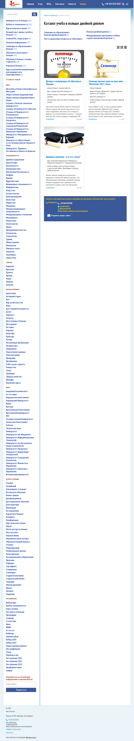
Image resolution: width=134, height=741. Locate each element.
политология (12, 223)
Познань (9, 284)
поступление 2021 (14, 658)
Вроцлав (10, 269)
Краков (9, 275)
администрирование (15, 159)
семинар (10, 618)
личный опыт (12, 345)
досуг (8, 311)
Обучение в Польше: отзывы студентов (18, 60)
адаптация (11, 293)
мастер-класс (12, 532)
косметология (12, 193)
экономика (11, 254)
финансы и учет (13, 248)
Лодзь (8, 278)
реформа (10, 563)
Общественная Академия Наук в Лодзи (20, 99)
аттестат (10, 630)
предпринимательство (16, 230)
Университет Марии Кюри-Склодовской (17, 453)
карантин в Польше (14, 514)
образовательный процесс (18, 541)
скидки (9, 670)
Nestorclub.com (32, 737)
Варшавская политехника (17, 397)
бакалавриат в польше (16, 489)
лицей (9, 526)
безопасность (12, 165)
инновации (11, 507)
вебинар (10, 633)
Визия (8, 403)
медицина (10, 206)
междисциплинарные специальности (15, 210)
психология (11, 233)
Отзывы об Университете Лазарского (17, 119)
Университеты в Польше (18, 20)
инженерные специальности (18, 184)
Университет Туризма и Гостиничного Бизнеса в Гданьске (20, 150)
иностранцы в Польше (16, 321)
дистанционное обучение (17, 501)
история (10, 327)
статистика (11, 621)
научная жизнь (12, 535)
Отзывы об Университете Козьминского (17, 113)
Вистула (9, 406)
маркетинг (11, 202)
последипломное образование (20, 557)
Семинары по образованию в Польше (19, 47)
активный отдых (13, 296)
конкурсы (10, 517)
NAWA (8, 627)
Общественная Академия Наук (19, 94)
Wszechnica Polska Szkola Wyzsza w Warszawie (21, 90)
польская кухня (13, 355)
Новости (72, 3)
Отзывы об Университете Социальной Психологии (17, 124)
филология (11, 245)
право (9, 227)
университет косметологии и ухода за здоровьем (19, 444)
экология (10, 251)
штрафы (10, 379)
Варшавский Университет (17, 400)
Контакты (59, 3)
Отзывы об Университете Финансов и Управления (17, 130)
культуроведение (14, 196)
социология (11, 236)
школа (9, 588)
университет (11, 431)
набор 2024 (11, 642)
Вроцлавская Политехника (18, 409)
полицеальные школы (16, 551)
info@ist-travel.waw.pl (13, 729)
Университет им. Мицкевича (18, 434)
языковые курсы (13, 382)
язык (8, 624)
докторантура (12, 504)
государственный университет (19, 419)
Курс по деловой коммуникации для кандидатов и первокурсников (20, 72)
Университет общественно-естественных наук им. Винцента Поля (20, 143)
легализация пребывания (17, 342)
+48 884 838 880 (112, 3)
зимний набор (12, 636)
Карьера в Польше (16, 65)
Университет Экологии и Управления (16, 470)
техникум (10, 581)
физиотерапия (12, 242)
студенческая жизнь (15, 575)
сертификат (11, 566)
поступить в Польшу (15, 612)
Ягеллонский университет (17, 474)
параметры (53, 15)
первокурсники (12, 548)
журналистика (12, 181)
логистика (10, 199)
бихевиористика (13, 168)
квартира (10, 333)
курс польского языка (15, 523)
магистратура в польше (16, 529)
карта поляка (12, 608)
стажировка (11, 569)
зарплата (10, 315)
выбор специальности (16, 605)
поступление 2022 (14, 661)
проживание (11, 361)
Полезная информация (17, 42)
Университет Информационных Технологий (20, 439)
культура (10, 336)
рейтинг (9, 425)
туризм (9, 239)
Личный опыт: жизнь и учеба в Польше (19, 33)
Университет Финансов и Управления (17, 464)
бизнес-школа (12, 495)
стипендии (10, 572)
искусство (10, 190)
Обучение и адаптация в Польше (17, 54)
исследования (12, 510)
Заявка (83, 3)
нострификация (13, 649)
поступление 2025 (14, 664)
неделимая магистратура (17, 538)
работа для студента (15, 364)
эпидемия (10, 594)
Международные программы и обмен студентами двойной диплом (103, 37)
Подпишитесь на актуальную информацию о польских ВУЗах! (19, 678)
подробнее (50, 119)
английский (11, 486)
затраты (10, 318)
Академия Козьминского (17, 391)
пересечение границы (16, 352)
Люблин (9, 281)
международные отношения (19, 214)
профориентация (14, 667)
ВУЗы (49, 3)
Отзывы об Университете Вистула (21, 109)
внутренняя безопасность (17, 172)
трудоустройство (14, 376)
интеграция (11, 324)
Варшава (10, 266)
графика (9, 175)
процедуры (11, 615)
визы (8, 305)
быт (8, 299)
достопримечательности (17, 308)
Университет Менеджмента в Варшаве (19, 136)
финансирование (13, 584)
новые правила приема (16, 646)
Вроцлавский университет (17, 413)
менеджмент (12, 217)
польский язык (12, 554)
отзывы (9, 544)
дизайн (9, 178)
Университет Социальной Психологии (17, 459)
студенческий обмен (15, 578)
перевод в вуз (12, 655)
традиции (10, 373)
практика (10, 560)
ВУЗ (7, 416)
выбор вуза (11, 602)
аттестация (11, 394)
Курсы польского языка (18, 28)
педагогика (11, 220)
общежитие (11, 349)
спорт (8, 370)
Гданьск (9, 272)
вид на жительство (14, 302)
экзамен (9, 591)
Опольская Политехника (16, 422)
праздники (10, 358)
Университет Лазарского (17, 448)
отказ (8, 652)
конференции (12, 520)
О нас (40, 3)
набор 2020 (11, 639)
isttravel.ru (9, 732)
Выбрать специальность (18, 24)
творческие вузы (13, 428)
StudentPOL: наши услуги (18, 38)
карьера (9, 330)
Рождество (11, 367)
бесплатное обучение (16, 492)
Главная (30, 3)
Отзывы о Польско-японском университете (19, 104)
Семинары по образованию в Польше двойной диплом (56, 33)
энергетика (11, 257)
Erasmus (9, 483)
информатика (12, 187)
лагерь (9, 339)
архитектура (11, 162)
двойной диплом (13, 498)
